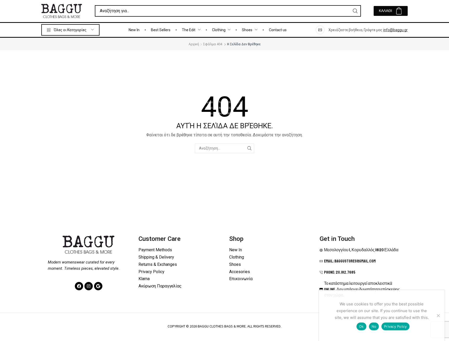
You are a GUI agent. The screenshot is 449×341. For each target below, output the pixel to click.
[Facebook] (79, 286)
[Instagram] (88, 286)
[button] (391, 11)
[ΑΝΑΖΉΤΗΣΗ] (249, 148)
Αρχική (194, 44)
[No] (438, 315)
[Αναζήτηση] (355, 11)
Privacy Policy (395, 326)
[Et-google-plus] (98, 286)
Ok (361, 326)
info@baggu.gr (395, 30)
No (374, 326)
